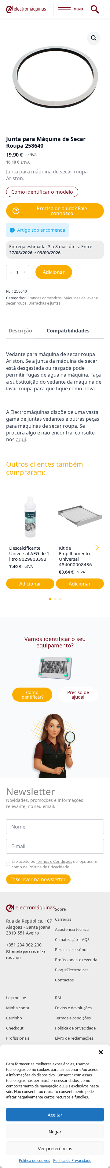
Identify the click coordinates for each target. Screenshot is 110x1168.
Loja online (16, 997)
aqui (21, 439)
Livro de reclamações (74, 1038)
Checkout (15, 1028)
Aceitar (55, 1115)
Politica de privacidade (75, 1028)
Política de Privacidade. (49, 867)
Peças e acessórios (71, 949)
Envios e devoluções (73, 1008)
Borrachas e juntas (44, 303)
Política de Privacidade (72, 1160)
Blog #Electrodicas (71, 970)
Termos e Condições (54, 861)
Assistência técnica (72, 929)
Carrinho (14, 1018)
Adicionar (54, 272)
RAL (58, 997)
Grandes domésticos (44, 298)
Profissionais (17, 1038)
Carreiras (63, 919)
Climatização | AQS (72, 939)
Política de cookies (34, 1160)
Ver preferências (55, 1148)
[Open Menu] (64, 9)
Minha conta (17, 1008)
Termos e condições (73, 1018)
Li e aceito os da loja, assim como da (54, 864)
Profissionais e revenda (76, 959)
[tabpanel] (55, 397)
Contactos (64, 980)
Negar (55, 1131)
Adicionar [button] (30, 583)
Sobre (60, 909)
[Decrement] (11, 272)
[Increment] (24, 272)
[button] (101, 1052)
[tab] (20, 330)
